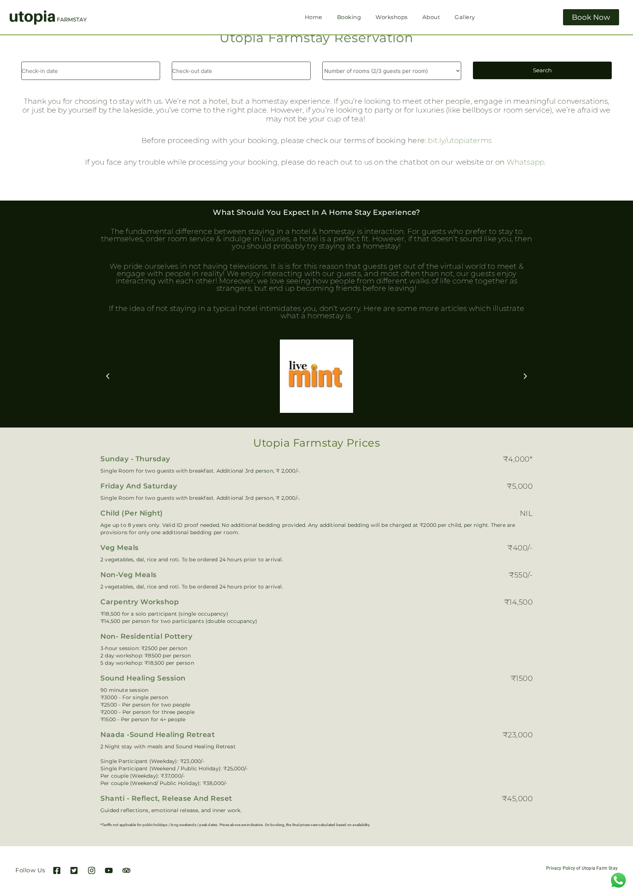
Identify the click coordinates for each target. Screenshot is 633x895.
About (431, 17)
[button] (107, 376)
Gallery (465, 17)
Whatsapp (526, 162)
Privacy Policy (560, 868)
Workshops (391, 17)
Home (313, 17)
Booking (349, 17)
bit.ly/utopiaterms (460, 140)
